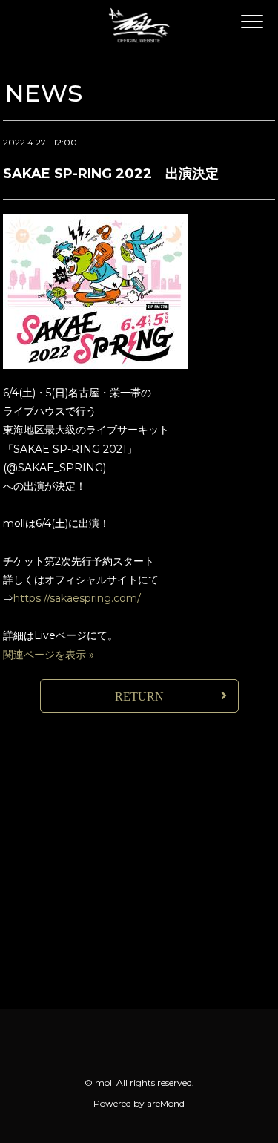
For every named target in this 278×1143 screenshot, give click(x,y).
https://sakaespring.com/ (77, 598)
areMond (166, 1103)
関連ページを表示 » (48, 654)
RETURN (139, 696)
